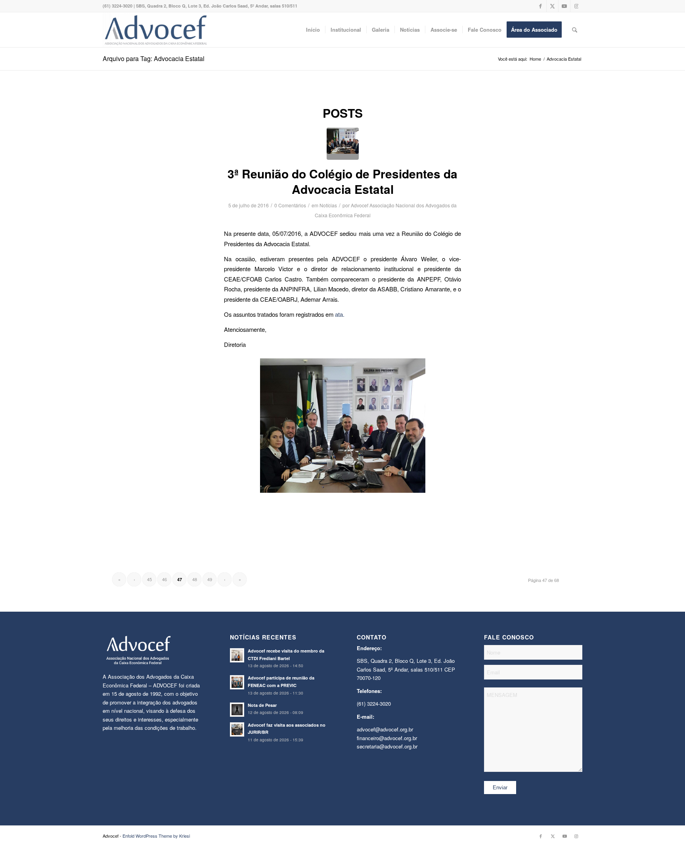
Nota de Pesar (262, 705)
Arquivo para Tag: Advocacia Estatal (154, 58)
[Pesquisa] (574, 29)
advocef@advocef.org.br (385, 729)
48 (194, 579)
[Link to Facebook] (540, 6)
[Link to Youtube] (564, 6)
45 (149, 579)
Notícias (328, 205)
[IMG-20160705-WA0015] (343, 144)
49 (209, 579)
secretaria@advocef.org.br (387, 746)
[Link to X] (552, 6)
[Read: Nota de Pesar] (237, 709)
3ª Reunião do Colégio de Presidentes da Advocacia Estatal (342, 181)
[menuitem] (313, 29)
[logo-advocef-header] (156, 29)
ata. (339, 314)
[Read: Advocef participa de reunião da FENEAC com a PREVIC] (237, 682)
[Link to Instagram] (576, 6)
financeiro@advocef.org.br (387, 738)
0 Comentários (290, 205)
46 (164, 579)
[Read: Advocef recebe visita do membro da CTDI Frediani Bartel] (237, 655)
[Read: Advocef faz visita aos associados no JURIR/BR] (237, 729)
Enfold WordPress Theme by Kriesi (156, 836)
